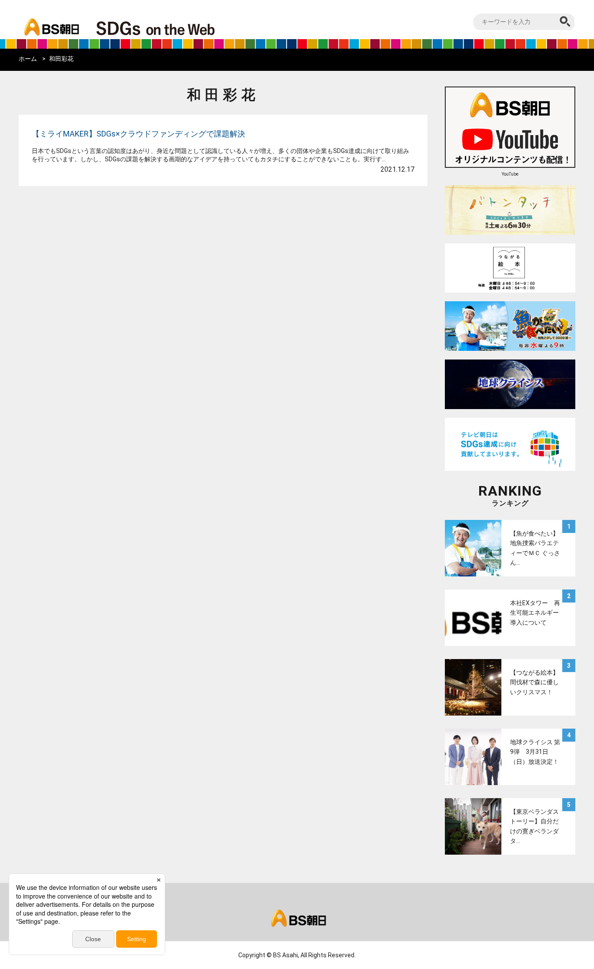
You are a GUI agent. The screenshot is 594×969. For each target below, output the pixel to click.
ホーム (28, 58)
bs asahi (50, 20)
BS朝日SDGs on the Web (184, 28)
